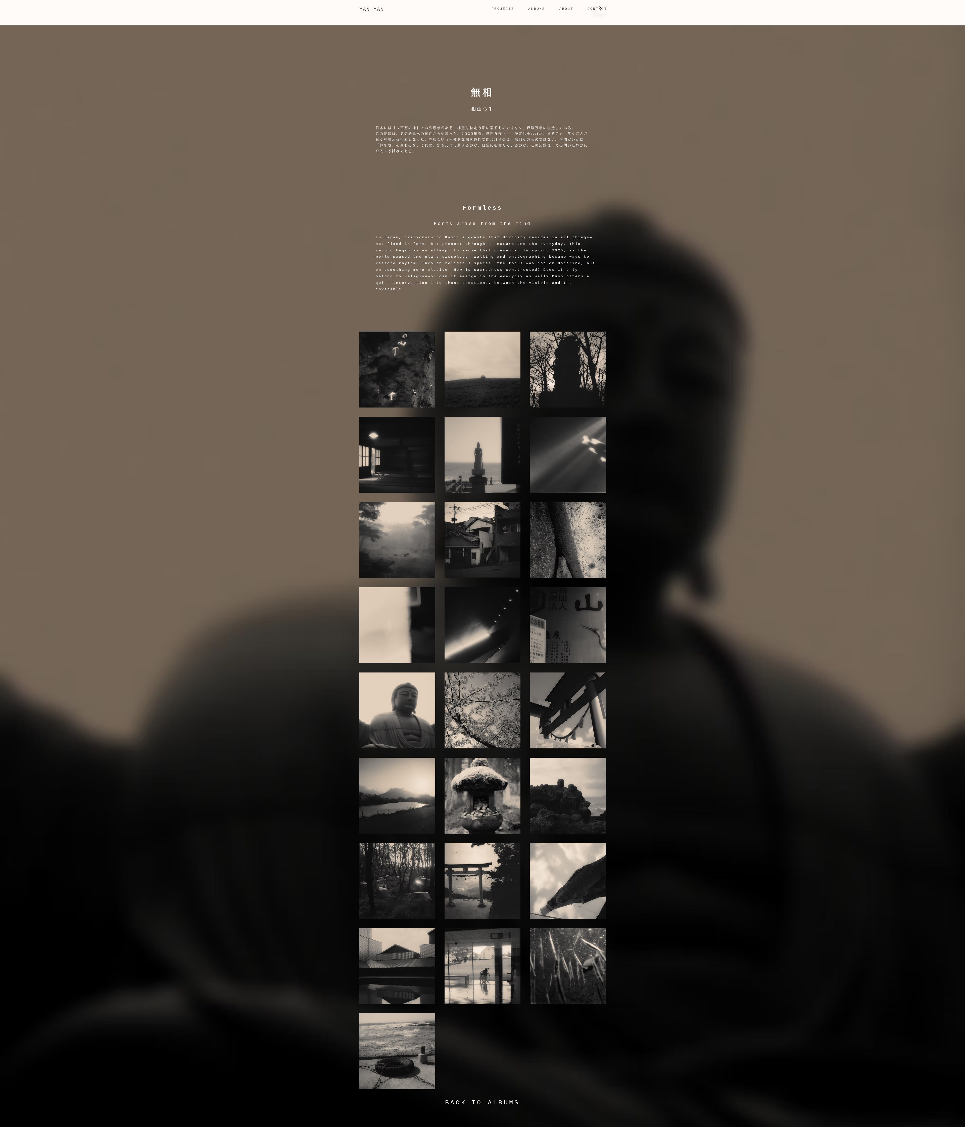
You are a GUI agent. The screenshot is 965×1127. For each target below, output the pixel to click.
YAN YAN (371, 9)
